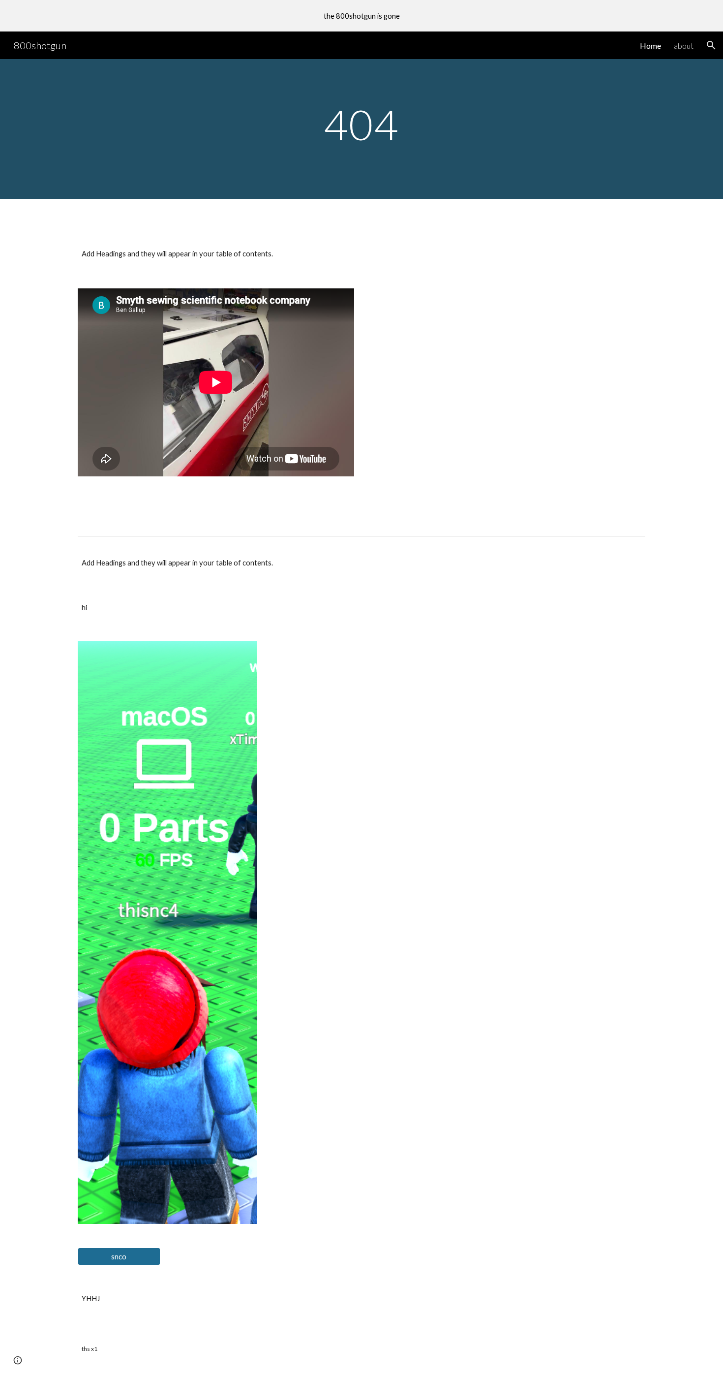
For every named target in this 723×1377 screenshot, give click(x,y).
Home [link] (650, 45)
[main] (361, 128)
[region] (361, 15)
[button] (711, 45)
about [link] (683, 45)
